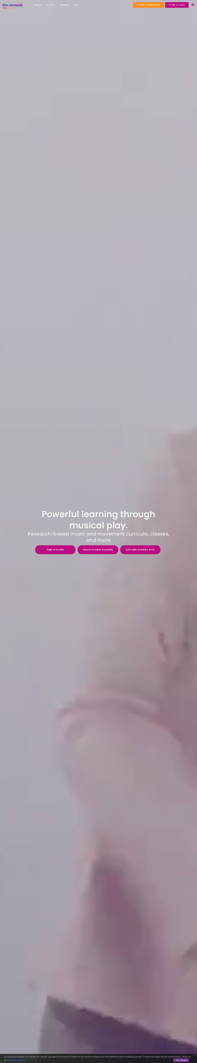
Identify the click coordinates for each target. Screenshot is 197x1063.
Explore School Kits (140, 549)
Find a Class (55, 549)
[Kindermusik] (13, 5)
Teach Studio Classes (98, 549)
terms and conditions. (16, 1060)
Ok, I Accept (181, 1060)
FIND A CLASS (177, 5)
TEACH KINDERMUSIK (149, 5)
